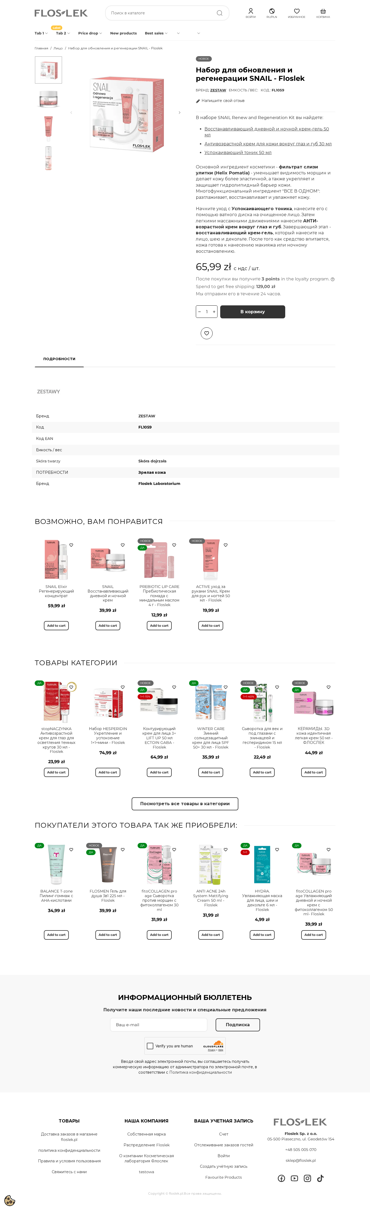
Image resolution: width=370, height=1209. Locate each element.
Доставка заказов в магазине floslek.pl (69, 1137)
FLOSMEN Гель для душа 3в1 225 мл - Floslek (108, 896)
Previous (71, 112)
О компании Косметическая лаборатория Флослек (146, 1158)
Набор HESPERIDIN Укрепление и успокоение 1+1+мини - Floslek (108, 735)
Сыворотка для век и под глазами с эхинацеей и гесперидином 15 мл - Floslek (262, 737)
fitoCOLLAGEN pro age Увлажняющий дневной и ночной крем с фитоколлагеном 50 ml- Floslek (314, 902)
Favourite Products (223, 1177)
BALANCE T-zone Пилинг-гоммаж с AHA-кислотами (56, 896)
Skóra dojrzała (152, 461)
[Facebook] (281, 1178)
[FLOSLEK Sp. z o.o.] (62, 13)
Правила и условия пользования (69, 1161)
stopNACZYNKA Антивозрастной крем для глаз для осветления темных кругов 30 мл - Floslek (56, 740)
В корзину (253, 311)
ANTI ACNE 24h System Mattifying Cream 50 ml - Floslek (210, 898)
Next (179, 112)
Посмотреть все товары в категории (185, 803)
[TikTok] (320, 1178)
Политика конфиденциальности (200, 1072)
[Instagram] (307, 1178)
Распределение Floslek (147, 1145)
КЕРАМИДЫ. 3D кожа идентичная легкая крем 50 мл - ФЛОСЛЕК (314, 735)
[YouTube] (294, 1178)
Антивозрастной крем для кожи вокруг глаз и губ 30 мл (268, 143)
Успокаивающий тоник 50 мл (238, 152)
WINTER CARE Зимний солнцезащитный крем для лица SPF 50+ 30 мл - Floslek (210, 737)
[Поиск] (219, 13)
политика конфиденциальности (69, 1150)
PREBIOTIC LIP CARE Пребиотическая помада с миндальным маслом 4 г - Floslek (159, 595)
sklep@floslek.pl (301, 1160)
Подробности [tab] (59, 359)
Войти (224, 1155)
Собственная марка (146, 1134)
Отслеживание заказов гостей (223, 1145)
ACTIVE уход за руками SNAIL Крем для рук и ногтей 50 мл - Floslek (211, 593)
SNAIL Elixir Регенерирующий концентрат (56, 591)
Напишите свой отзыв (223, 100)
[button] (272, 12)
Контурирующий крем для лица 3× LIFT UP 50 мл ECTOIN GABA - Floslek (159, 737)
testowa (146, 1171)
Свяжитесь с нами (69, 1171)
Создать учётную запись (223, 1166)
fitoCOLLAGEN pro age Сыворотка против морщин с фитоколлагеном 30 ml (159, 900)
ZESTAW (218, 90)
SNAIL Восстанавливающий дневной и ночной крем (107, 593)
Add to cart (56, 625)
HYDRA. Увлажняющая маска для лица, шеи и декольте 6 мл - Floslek (262, 900)
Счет (223, 1134)
